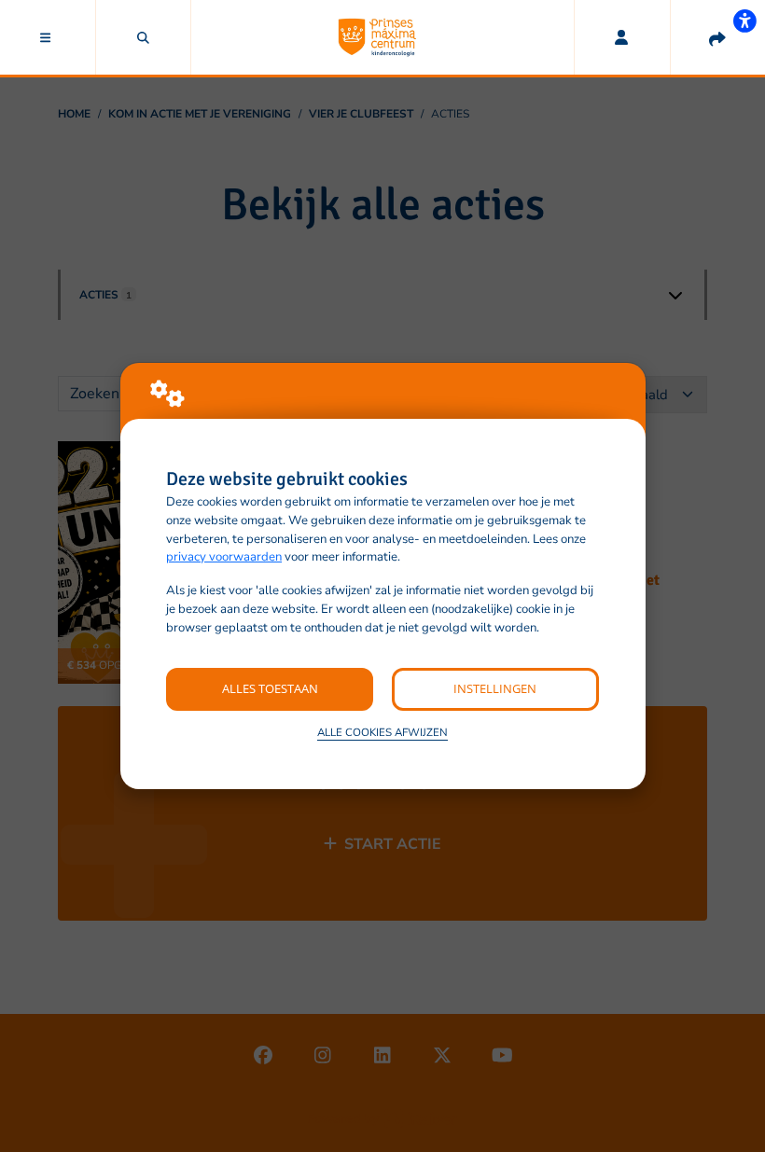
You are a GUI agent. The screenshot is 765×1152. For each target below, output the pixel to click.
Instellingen (494, 688)
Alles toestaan (270, 688)
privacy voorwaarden (224, 556)
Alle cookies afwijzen (382, 732)
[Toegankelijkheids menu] (744, 20)
